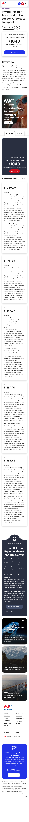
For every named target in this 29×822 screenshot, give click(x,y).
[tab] (10, 133)
